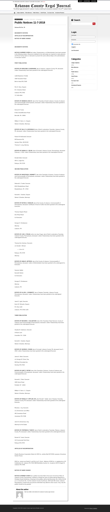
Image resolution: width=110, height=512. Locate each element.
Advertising (87, 1)
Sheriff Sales (43, 12)
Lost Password (75, 50)
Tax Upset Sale (50, 12)
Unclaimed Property (59, 12)
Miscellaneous (28, 12)
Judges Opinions (20, 12)
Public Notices (36, 12)
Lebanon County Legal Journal (14, 12)
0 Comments (38, 19)
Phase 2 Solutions (93, 508)
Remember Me (76, 44)
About (80, 1)
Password (73, 39)
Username (73, 35)
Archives (93, 1)
